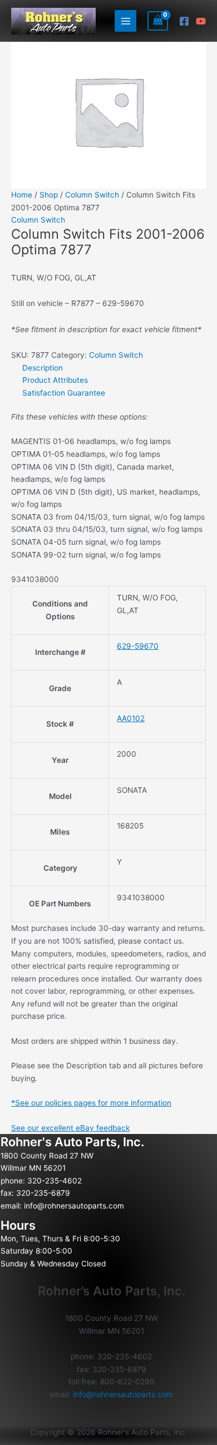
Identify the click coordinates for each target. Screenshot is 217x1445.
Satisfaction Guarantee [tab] (63, 392)
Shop (49, 194)
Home (21, 194)
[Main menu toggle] (125, 21)
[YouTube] (201, 21)
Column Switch (92, 194)
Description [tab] (42, 367)
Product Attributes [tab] (55, 380)
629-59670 (138, 646)
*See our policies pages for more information (91, 1102)
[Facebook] (184, 21)
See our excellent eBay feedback (70, 1127)
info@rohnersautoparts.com (74, 1205)
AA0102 (131, 718)
